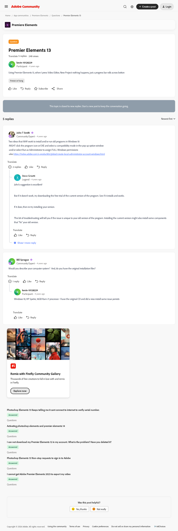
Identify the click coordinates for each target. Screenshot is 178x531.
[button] (6, 7)
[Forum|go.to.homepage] (25, 6)
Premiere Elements (40, 15)
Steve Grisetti (28, 175)
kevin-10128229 (24, 62)
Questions (56, 15)
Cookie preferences (100, 526)
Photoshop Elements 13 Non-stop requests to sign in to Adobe (39, 458)
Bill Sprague (23, 259)
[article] (89, 150)
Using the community (57, 526)
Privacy (86, 526)
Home (7, 15)
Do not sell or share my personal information (131, 526)
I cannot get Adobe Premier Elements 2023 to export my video (39, 474)
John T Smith (23, 132)
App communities (21, 15)
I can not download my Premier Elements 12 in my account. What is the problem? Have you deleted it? (59, 441)
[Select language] (132, 6)
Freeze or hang (16, 80)
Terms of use (74, 526)
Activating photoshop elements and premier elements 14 (36, 425)
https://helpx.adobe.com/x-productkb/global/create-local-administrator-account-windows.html (59, 153)
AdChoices (160, 526)
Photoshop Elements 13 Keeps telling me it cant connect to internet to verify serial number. (53, 409)
